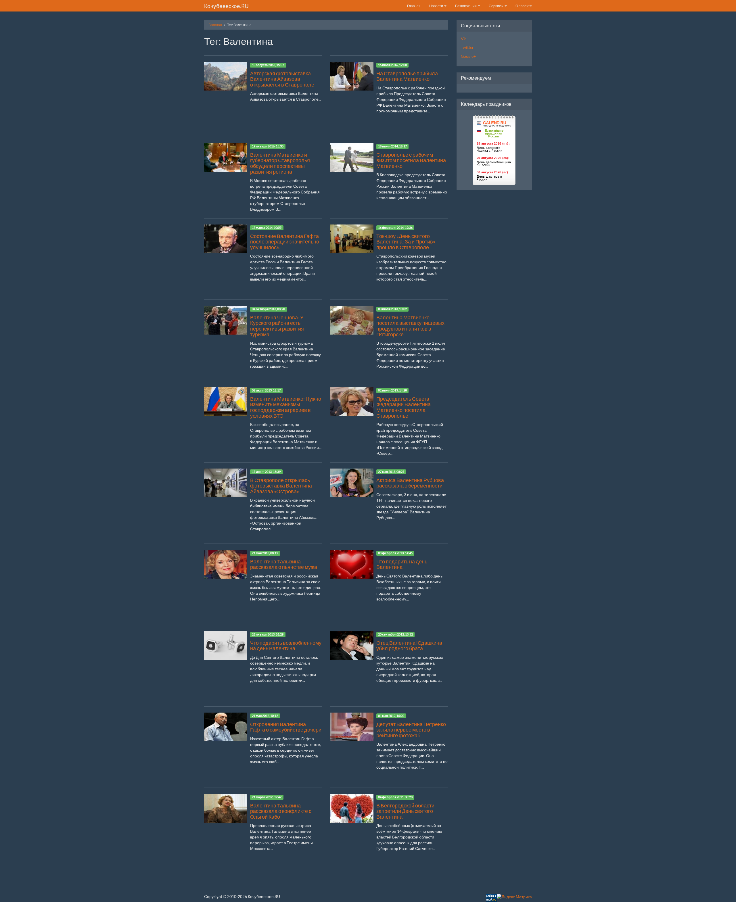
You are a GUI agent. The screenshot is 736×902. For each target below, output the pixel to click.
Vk (463, 38)
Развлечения (466, 6)
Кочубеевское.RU (226, 6)
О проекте (523, 6)
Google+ (468, 56)
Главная (414, 6)
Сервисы (496, 6)
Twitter (467, 47)
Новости (436, 6)
